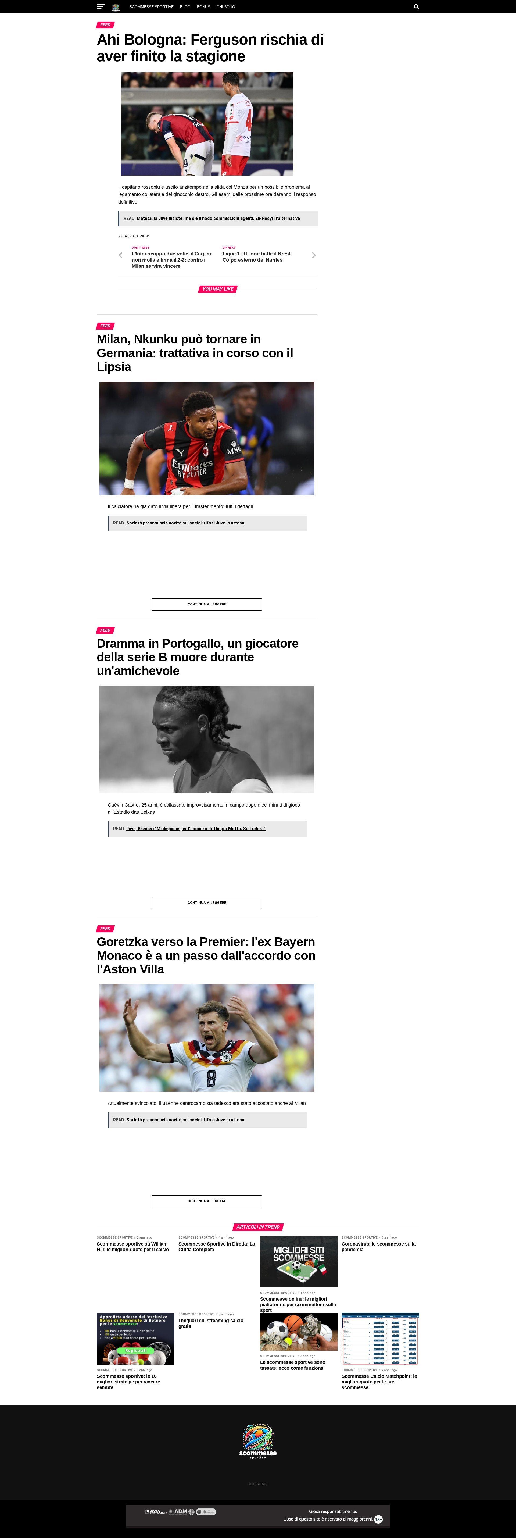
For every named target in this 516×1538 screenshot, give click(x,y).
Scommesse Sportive (152, 7)
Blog (185, 7)
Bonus (203, 7)
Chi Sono (226, 7)
